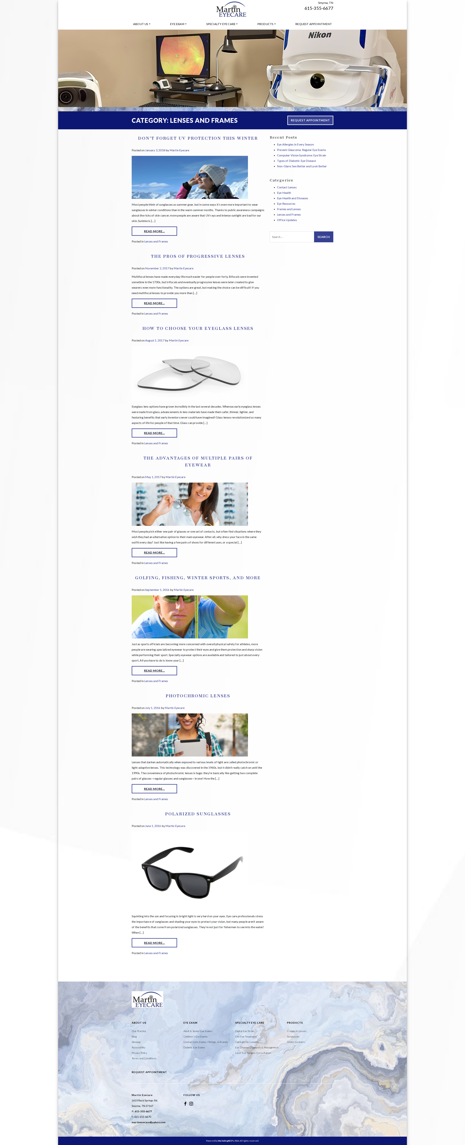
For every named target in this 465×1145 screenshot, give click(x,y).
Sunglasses (293, 1036)
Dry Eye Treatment (246, 1036)
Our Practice (139, 1031)
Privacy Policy (139, 1052)
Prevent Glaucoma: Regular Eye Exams (301, 149)
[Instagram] (191, 1103)
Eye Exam (177, 24)
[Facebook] (185, 1103)
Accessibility (138, 1047)
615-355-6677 (319, 8)
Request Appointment (313, 24)
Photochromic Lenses (198, 696)
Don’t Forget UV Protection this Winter (198, 138)
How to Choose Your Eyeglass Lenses (198, 328)
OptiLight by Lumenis (247, 1041)
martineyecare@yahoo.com (149, 1122)
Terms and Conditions (144, 1058)
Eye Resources (286, 203)
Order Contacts (296, 1041)
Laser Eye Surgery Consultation (253, 1052)
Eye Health (284, 192)
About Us (140, 24)
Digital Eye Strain (244, 1031)
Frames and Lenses (289, 209)
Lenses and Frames (156, 241)
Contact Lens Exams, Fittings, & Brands (205, 1041)
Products (265, 24)
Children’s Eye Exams (195, 1036)
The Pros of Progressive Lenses (198, 256)
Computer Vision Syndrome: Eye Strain (301, 155)
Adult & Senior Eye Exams (197, 1031)
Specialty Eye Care (221, 24)
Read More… (154, 231)
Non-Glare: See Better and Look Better (302, 166)
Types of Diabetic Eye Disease (296, 160)
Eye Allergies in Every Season (295, 144)
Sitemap (136, 1041)
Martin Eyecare (179, 150)
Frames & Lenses (297, 1031)
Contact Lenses (287, 187)
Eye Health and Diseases (292, 198)
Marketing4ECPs (226, 1141)
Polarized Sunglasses (198, 814)
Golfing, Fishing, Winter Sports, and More (198, 578)
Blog (134, 1036)
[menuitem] (142, 24)
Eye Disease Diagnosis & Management (256, 1047)
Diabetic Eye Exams (194, 1047)
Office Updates (287, 220)
